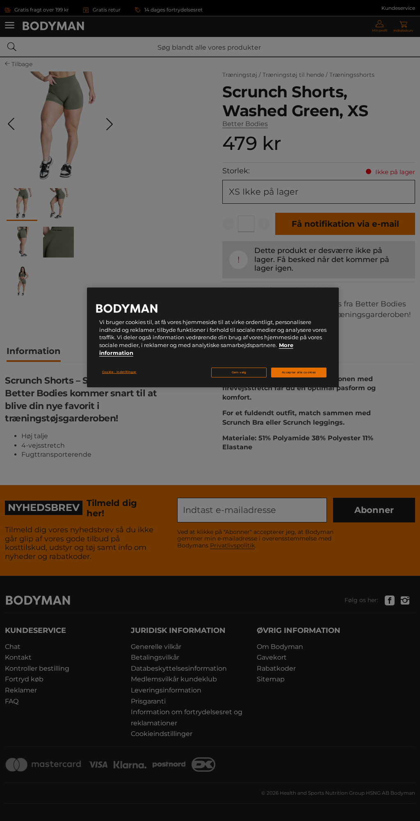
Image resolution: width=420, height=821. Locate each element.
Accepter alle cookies (299, 372)
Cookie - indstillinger (119, 372)
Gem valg (239, 372)
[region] (213, 337)
